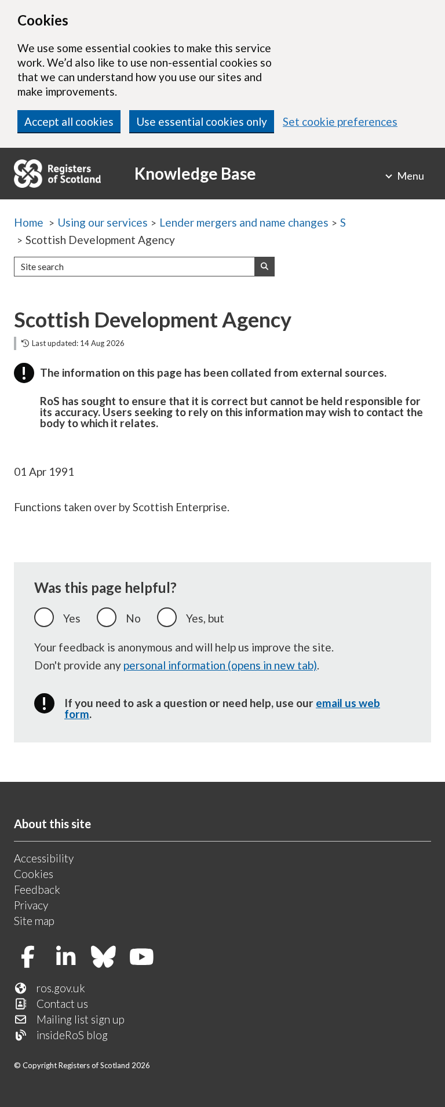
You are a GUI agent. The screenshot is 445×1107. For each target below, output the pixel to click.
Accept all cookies (69, 121)
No (133, 618)
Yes (72, 618)
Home (28, 222)
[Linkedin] (70, 958)
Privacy (31, 905)
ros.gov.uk (61, 988)
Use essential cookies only (201, 121)
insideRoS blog (72, 1035)
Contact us (62, 1003)
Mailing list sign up (81, 1019)
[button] (265, 266)
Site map (34, 920)
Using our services (102, 222)
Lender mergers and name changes (244, 222)
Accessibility (44, 858)
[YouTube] (146, 958)
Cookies (33, 873)
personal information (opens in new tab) (220, 665)
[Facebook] (32, 958)
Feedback (37, 889)
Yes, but (205, 618)
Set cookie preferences (340, 121)
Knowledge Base (195, 173)
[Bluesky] (108, 958)
